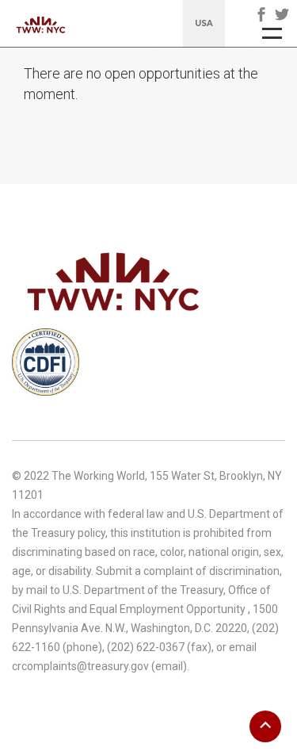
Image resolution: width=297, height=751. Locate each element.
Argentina (194, 61)
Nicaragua (194, 87)
